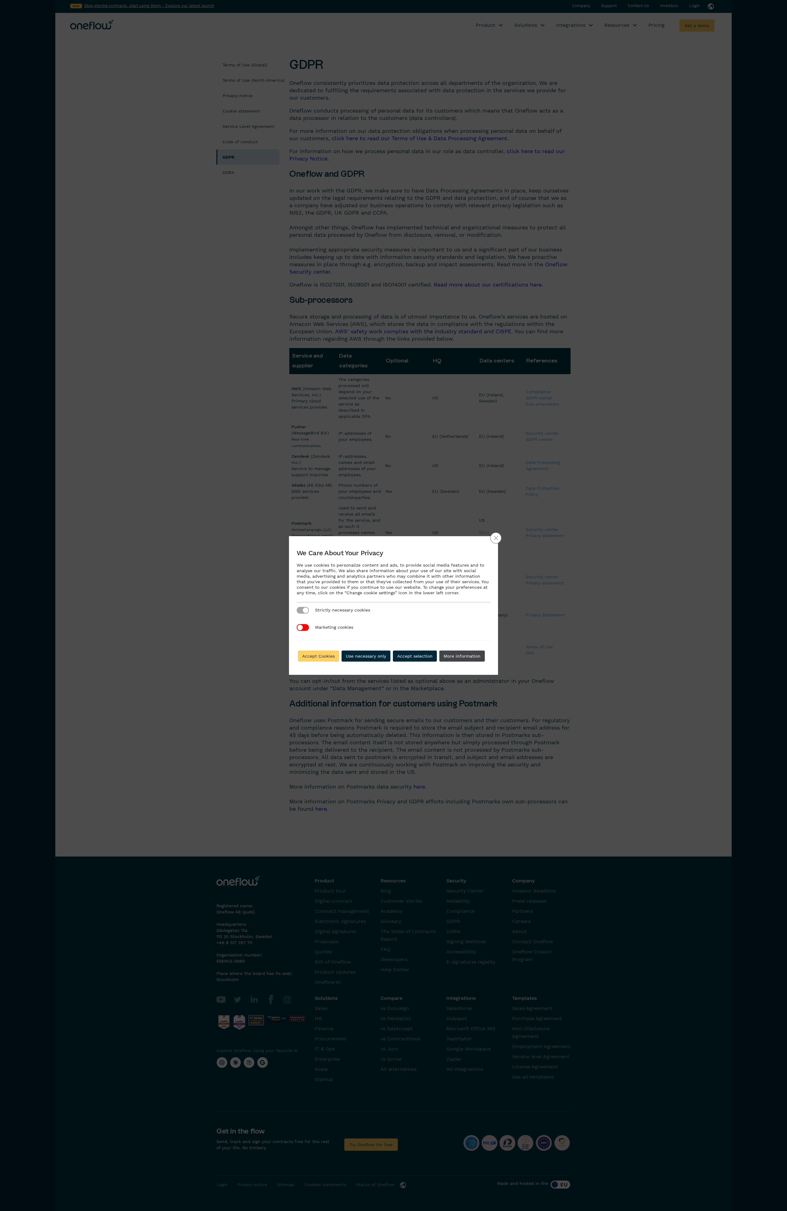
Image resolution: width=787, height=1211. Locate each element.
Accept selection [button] (415, 656)
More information (462, 656)
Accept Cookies (318, 656)
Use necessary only (366, 656)
